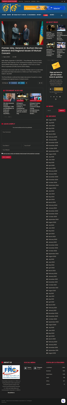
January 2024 (52, 208)
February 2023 (52, 239)
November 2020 (53, 316)
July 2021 (51, 293)
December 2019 (53, 347)
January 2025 (52, 174)
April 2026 (51, 131)
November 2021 (53, 282)
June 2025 (51, 160)
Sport (39, 15)
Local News (7, 100)
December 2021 (53, 279)
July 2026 (51, 123)
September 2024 (53, 185)
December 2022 (53, 245)
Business (32, 15)
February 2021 (52, 308)
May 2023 (51, 231)
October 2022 (52, 251)
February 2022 (52, 273)
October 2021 (52, 285)
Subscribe (58, 89)
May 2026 (51, 128)
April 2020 (51, 336)
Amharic (33, 1)
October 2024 (52, 182)
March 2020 (52, 339)
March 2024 (52, 202)
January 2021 (52, 310)
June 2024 (51, 194)
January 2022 (52, 276)
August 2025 (52, 154)
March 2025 (52, 168)
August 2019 (52, 353)
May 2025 (51, 162)
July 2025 (51, 157)
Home (4, 15)
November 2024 (53, 179)
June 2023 (51, 228)
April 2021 (51, 302)
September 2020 (53, 322)
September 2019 (53, 350)
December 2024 (53, 177)
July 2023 (51, 225)
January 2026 (52, 140)
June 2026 (51, 125)
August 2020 (52, 325)
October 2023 (52, 216)
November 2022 (53, 248)
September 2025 (53, 151)
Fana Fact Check (20, 15)
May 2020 (51, 333)
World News (49, 374)
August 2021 (52, 290)
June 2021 (51, 296)
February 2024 (52, 205)
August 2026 (52, 120)
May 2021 (51, 299)
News (9, 15)
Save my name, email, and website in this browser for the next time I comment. (21, 153)
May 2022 (51, 265)
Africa (47, 381)
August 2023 (52, 222)
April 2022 (51, 268)
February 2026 (52, 137)
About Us (21, 1)
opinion (48, 384)
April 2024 (51, 199)
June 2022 (51, 262)
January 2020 (52, 344)
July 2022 (51, 259)
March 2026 (52, 134)
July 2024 (51, 191)
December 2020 (53, 313)
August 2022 (52, 256)
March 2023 (52, 236)
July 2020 (51, 327)
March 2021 (51, 305)
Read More (11, 392)
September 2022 (53, 253)
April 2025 (51, 165)
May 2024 (51, 197)
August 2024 (52, 188)
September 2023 (53, 219)
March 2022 (52, 270)
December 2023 (53, 211)
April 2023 (51, 234)
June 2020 (51, 330)
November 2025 (53, 145)
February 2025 (52, 171)
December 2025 (53, 142)
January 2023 (52, 242)
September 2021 (53, 288)
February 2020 (52, 342)
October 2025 (52, 148)
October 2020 (52, 319)
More (38, 1)
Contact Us (27, 1)
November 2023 (53, 214)
